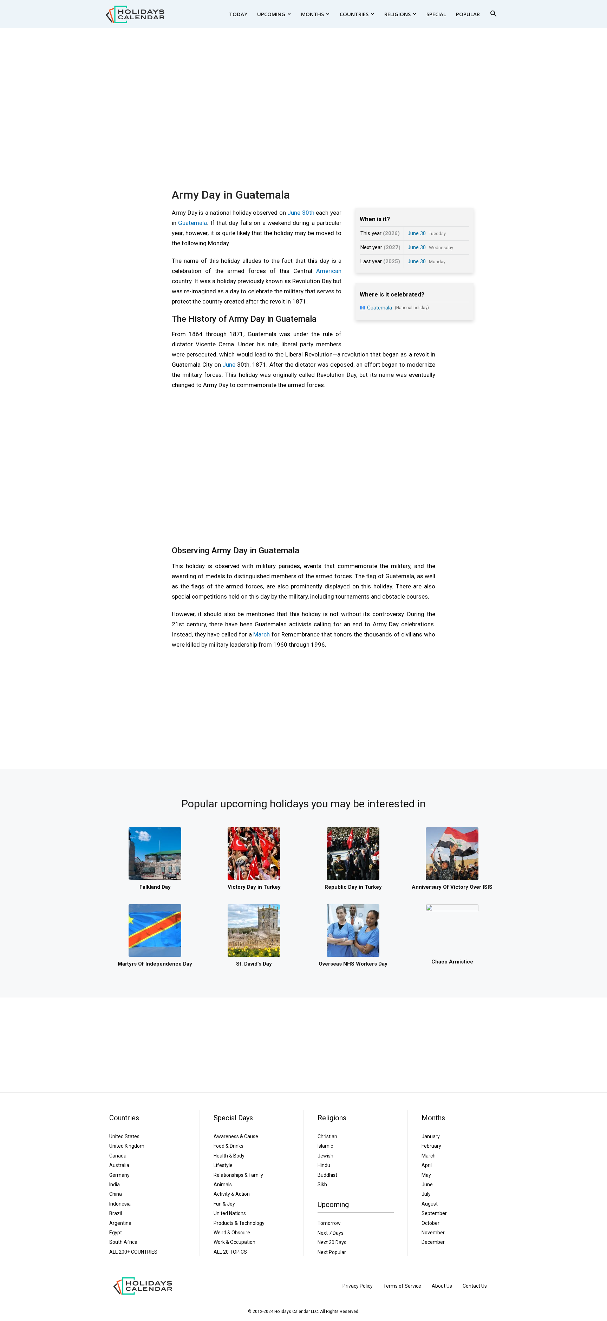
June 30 (416, 233)
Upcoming (271, 14)
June (228, 364)
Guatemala (192, 222)
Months (312, 14)
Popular (468, 14)
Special (436, 14)
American (328, 270)
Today (238, 14)
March (261, 634)
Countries (354, 14)
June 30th (300, 212)
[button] (493, 14)
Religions (397, 14)
